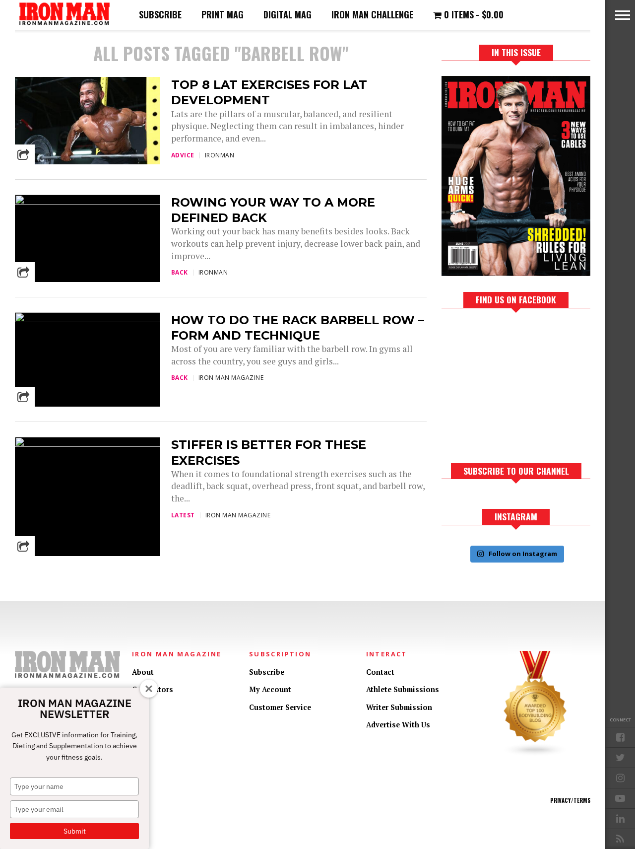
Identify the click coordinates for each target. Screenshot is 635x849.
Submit (75, 831)
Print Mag (222, 14)
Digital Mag (287, 14)
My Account (270, 689)
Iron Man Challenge (372, 14)
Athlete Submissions (402, 689)
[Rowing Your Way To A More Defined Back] (87, 202)
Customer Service (280, 707)
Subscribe (160, 14)
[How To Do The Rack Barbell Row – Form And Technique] (87, 319)
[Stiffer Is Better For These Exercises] (87, 444)
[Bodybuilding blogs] (535, 754)
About (143, 672)
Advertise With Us (398, 724)
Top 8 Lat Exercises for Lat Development (269, 92)
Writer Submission (399, 707)
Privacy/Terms (570, 800)
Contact (380, 672)
